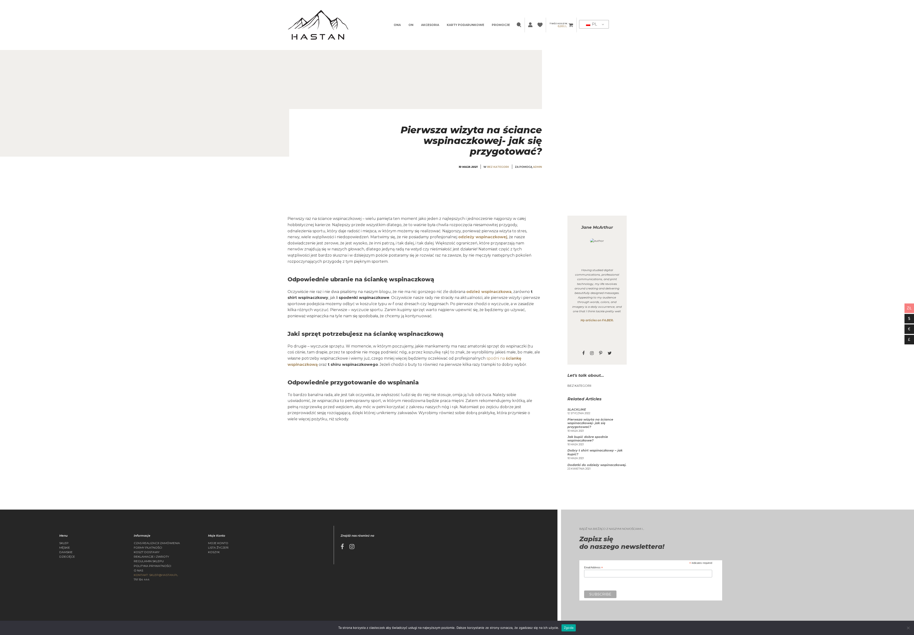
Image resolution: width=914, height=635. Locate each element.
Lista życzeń (218, 547)
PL (594, 24)
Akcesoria (430, 25)
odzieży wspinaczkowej (482, 237)
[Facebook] (583, 353)
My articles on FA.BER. (597, 320)
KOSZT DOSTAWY (146, 552)
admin (537, 167)
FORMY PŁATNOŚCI (148, 547)
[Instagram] (592, 353)
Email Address (593, 567)
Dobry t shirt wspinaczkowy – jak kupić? (594, 452)
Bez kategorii (498, 167)
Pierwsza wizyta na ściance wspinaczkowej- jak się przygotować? (590, 423)
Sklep (64, 543)
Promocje (501, 25)
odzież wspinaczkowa (489, 291)
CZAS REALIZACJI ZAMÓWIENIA (157, 543)
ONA (397, 25)
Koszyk (214, 552)
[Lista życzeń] (540, 25)
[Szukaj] (519, 25)
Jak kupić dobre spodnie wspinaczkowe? (587, 438)
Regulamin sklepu (149, 561)
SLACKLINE (576, 409)
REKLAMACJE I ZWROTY (151, 556)
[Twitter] (610, 353)
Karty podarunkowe (465, 25)
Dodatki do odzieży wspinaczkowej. (596, 465)
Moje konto (218, 543)
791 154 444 (141, 579)
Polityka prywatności (152, 566)
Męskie (64, 547)
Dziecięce (67, 556)
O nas (138, 570)
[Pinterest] (600, 353)
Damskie (66, 552)
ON (410, 25)
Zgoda (568, 628)
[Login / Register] (530, 25)
